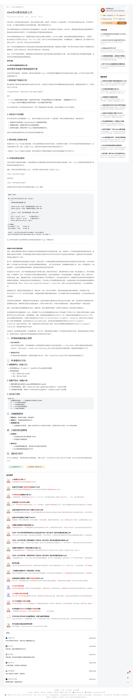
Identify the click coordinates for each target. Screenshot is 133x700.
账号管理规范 (116, 695)
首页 (7, 7)
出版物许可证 (55, 697)
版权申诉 (48, 697)
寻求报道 (49, 692)
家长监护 (80, 695)
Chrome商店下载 (108, 695)
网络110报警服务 (88, 695)
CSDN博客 (76, 690)
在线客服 (89, 692)
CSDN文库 (69, 690)
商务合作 (43, 692)
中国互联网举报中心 (98, 695)
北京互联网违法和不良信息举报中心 (68, 695)
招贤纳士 (36, 692)
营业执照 (61, 697)
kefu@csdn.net (78, 692)
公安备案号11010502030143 (13, 695)
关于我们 (30, 692)
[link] (7, 7)
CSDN (62, 690)
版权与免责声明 (124, 695)
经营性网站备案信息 (54, 695)
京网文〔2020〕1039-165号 (40, 695)
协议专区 (56, 692)
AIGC (27, 16)
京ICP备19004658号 (27, 695)
